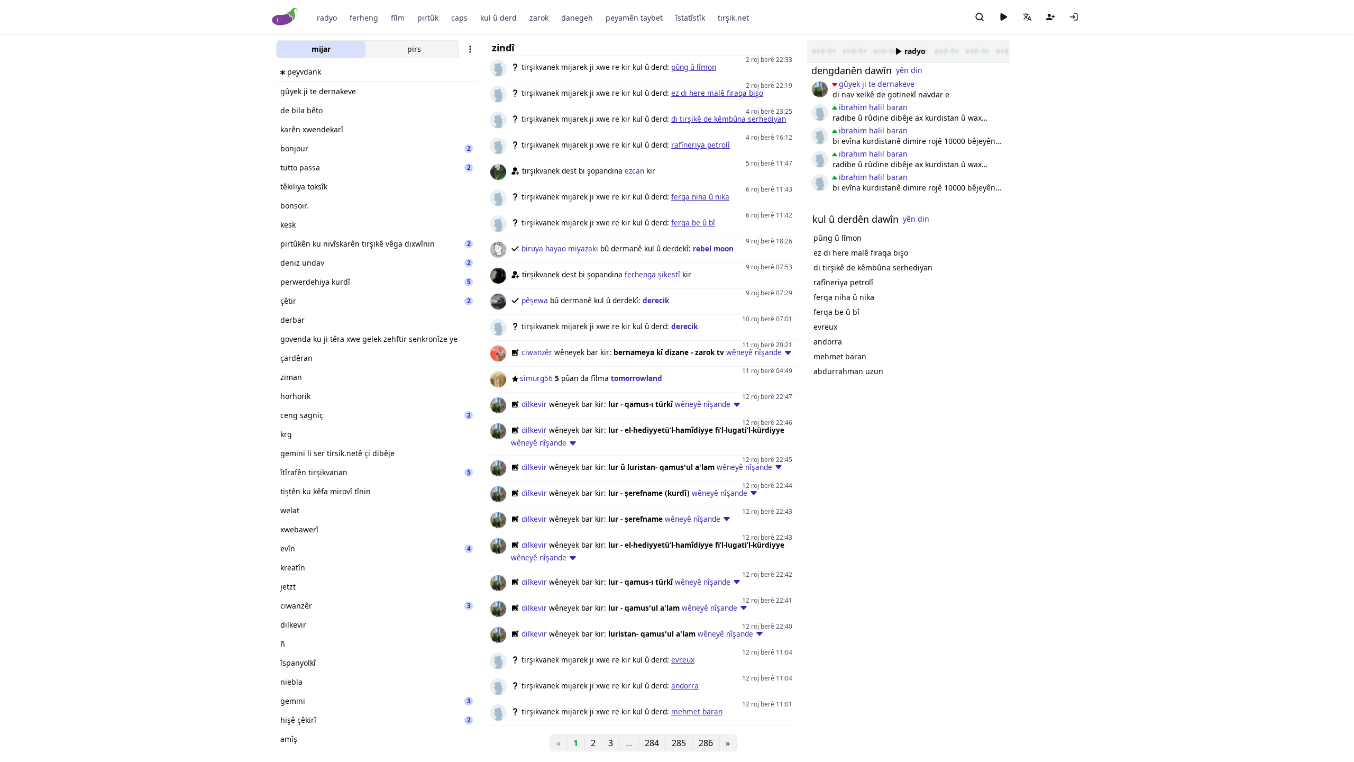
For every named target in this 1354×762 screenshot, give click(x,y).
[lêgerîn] (979, 16)
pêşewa (535, 300)
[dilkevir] (819, 89)
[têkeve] (1073, 16)
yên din (909, 70)
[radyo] (1003, 17)
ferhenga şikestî (652, 274)
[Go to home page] (285, 17)
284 (652, 743)
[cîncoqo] (819, 112)
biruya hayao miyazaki (560, 248)
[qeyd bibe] (1050, 16)
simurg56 (536, 378)
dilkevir (534, 404)
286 (706, 743)
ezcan (634, 171)
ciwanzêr (537, 352)
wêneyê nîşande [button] (754, 352)
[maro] (819, 136)
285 (679, 743)
